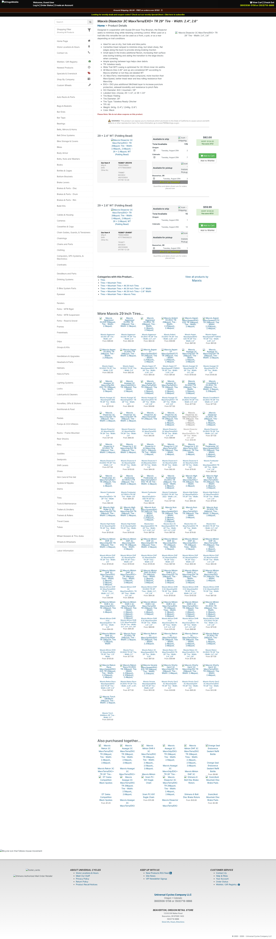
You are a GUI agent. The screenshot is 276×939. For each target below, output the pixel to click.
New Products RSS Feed (157, 873)
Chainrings (62, 238)
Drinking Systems (65, 279)
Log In (36, 5)
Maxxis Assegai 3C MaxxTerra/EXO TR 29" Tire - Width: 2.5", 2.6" (127, 806)
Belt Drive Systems (66, 135)
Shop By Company (65, 79)
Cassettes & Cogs (65, 226)
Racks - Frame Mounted (68, 433)
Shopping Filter (64, 29)
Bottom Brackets (65, 176)
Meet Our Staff (83, 876)
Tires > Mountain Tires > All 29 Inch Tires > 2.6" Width (125, 291)
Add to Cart (208, 155)
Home (101, 25)
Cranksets (61, 264)
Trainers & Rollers (65, 515)
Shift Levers (62, 465)
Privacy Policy (82, 878)
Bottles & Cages (64, 170)
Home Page (62, 41)
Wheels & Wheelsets (66, 542)
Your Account (222, 878)
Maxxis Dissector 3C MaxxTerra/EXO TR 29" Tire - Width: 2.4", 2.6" (170, 806)
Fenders (60, 303)
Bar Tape (61, 117)
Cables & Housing (65, 215)
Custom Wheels (64, 85)
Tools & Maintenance (66, 503)
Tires (59, 497)
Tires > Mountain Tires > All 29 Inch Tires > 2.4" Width (125, 288)
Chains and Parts (65, 244)
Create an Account (64, 5)
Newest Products (65, 67)
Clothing (61, 250)
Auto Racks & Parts (66, 97)
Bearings (61, 123)
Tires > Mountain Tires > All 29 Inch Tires (119, 285)
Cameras (61, 220)
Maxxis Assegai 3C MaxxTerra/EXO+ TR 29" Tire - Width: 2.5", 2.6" (127, 774)
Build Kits (61, 206)
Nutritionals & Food (66, 409)
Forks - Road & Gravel (67, 321)
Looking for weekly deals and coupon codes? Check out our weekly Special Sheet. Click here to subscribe (138, 14)
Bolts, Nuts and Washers (68, 159)
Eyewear (61, 294)
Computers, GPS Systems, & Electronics (70, 257)
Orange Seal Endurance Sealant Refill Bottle (213, 767)
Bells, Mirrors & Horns (67, 129)
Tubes (60, 527)
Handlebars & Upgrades (68, 356)
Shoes (60, 471)
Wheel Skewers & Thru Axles (70, 536)
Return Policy (82, 881)
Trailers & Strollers (65, 509)
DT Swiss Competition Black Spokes (105, 797)
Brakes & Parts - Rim (66, 200)
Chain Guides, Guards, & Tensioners (73, 232)
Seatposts (61, 459)
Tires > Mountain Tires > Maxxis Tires (118, 294)
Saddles (61, 453)
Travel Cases (63, 521)
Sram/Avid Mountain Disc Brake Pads (213, 797)
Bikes (59, 147)
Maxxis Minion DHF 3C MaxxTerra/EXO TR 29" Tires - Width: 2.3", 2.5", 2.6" (191, 778)
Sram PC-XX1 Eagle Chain (148, 795)
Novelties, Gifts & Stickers (69, 403)
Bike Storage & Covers (67, 141)
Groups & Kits (63, 347)
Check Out (269, 2)
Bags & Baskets (64, 106)
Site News (150, 876)
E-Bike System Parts (66, 288)
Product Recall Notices (86, 884)
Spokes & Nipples (65, 483)
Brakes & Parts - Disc (67, 188)
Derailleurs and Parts (66, 273)
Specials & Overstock (67, 73)
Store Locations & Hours (68, 47)
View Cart (257, 2)
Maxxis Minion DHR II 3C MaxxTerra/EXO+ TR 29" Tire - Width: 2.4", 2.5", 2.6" (149, 781)
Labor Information (65, 550)
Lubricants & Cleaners (67, 394)
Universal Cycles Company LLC (173, 894)
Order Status (47, 5)
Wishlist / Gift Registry (67, 62)
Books (60, 164)
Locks (60, 388)
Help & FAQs (222, 876)
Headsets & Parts (65, 362)
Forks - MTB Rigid (65, 309)
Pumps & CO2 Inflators (67, 424)
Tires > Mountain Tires (110, 282)
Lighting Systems (65, 382)
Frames (60, 326)
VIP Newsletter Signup (156, 878)
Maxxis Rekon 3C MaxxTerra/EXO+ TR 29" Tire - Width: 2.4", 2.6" (106, 772)
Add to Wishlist (207, 160)
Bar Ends (61, 112)
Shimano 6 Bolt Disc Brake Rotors (191, 795)
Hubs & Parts (63, 374)
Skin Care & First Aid (66, 477)
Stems (60, 489)
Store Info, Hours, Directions (173, 922)
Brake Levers (63, 182)
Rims (59, 444)
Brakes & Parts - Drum (67, 194)
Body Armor (62, 153)
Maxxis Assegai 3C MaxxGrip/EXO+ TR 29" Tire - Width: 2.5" (170, 771)
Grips (59, 341)
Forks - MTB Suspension (68, 315)
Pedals (60, 418)
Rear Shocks (63, 439)
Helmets (61, 368)
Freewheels (62, 332)
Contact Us (62, 53)
